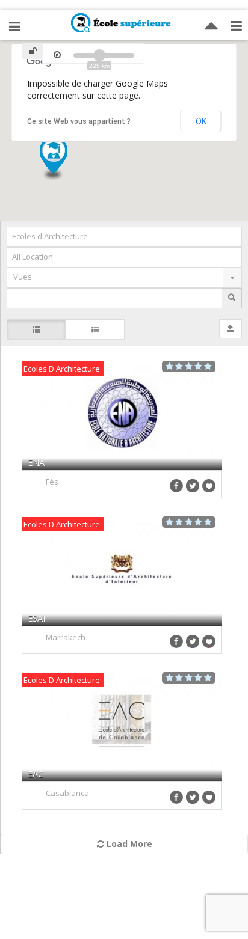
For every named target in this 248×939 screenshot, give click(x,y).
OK (201, 121)
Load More (128, 843)
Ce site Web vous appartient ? (79, 121)
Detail (121, 414)
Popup (161, 414)
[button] (53, 184)
